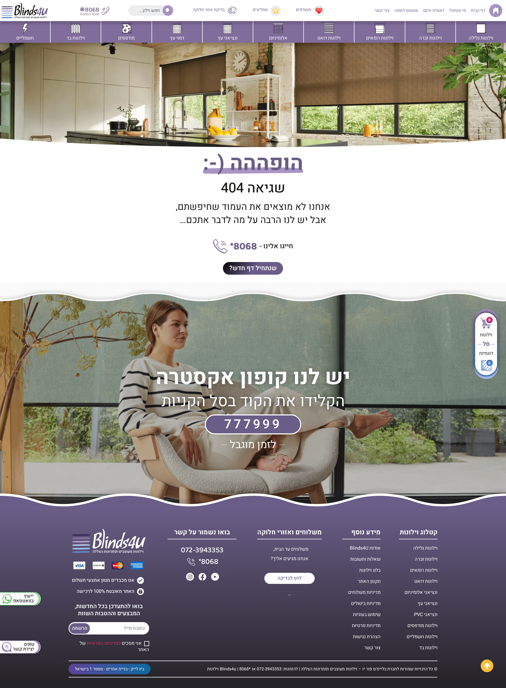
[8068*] (220, 246)
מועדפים (303, 10)
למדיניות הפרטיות (104, 643)
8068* (243, 246)
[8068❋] (105, 10)
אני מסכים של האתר (114, 646)
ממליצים (260, 10)
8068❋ (89, 10)
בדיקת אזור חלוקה (209, 10)
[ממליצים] (275, 10)
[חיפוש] (166, 10)
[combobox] (149, 10)
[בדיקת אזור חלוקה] (232, 10)
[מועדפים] (319, 10)
